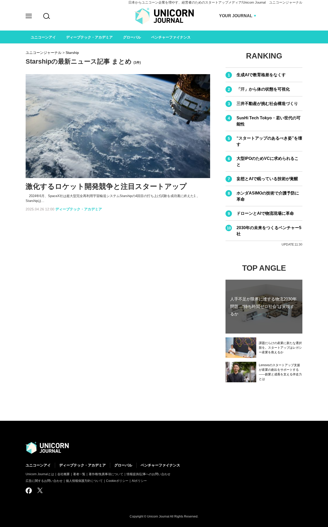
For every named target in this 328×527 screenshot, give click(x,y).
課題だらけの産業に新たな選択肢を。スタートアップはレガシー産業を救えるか (280, 347)
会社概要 (63, 474)
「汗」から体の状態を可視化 (263, 89)
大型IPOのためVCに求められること (268, 161)
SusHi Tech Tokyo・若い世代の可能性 (269, 121)
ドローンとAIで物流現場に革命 (265, 213)
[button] (29, 17)
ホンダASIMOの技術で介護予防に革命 (268, 196)
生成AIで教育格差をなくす (261, 75)
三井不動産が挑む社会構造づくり (267, 103)
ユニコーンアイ (38, 465)
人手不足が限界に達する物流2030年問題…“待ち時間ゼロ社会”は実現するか (263, 306)
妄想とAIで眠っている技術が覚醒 (267, 179)
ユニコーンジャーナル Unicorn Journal (164, 15)
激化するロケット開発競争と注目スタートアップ (106, 186)
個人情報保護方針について (84, 481)
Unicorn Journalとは (40, 474)
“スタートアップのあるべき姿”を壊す (269, 141)
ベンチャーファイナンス (160, 465)
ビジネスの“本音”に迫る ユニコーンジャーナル (47, 448)
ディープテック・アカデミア (78, 209)
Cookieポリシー (117, 481)
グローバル (123, 465)
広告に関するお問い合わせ (44, 481)
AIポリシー (139, 481)
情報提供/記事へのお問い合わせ (148, 474)
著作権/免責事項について (106, 474)
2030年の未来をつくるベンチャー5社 (269, 231)
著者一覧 (79, 474)
